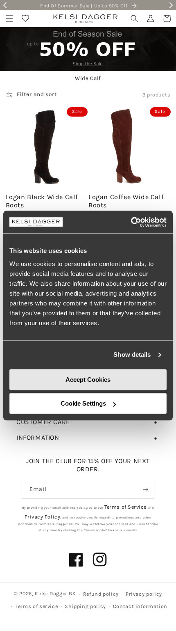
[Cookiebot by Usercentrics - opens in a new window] (131, 222)
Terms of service (37, 606)
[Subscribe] (146, 489)
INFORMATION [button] (37, 437)
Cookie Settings (83, 403)
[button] (9, 18)
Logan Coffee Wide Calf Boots (126, 201)
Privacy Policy (43, 517)
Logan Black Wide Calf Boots (42, 201)
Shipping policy (85, 606)
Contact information (140, 606)
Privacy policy (144, 594)
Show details (132, 354)
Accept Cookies (88, 379)
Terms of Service (125, 507)
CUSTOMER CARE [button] (43, 422)
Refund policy (101, 594)
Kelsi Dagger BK (55, 593)
